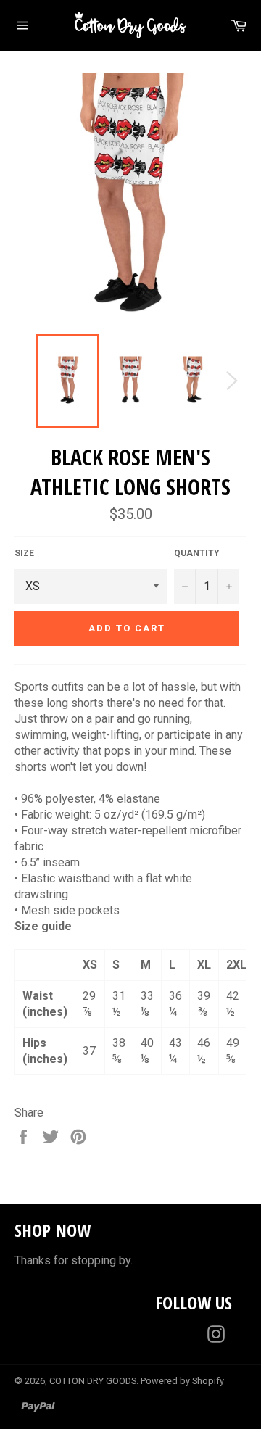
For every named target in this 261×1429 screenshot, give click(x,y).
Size (24, 553)
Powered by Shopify (182, 1380)
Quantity (197, 553)
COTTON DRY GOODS (92, 1380)
